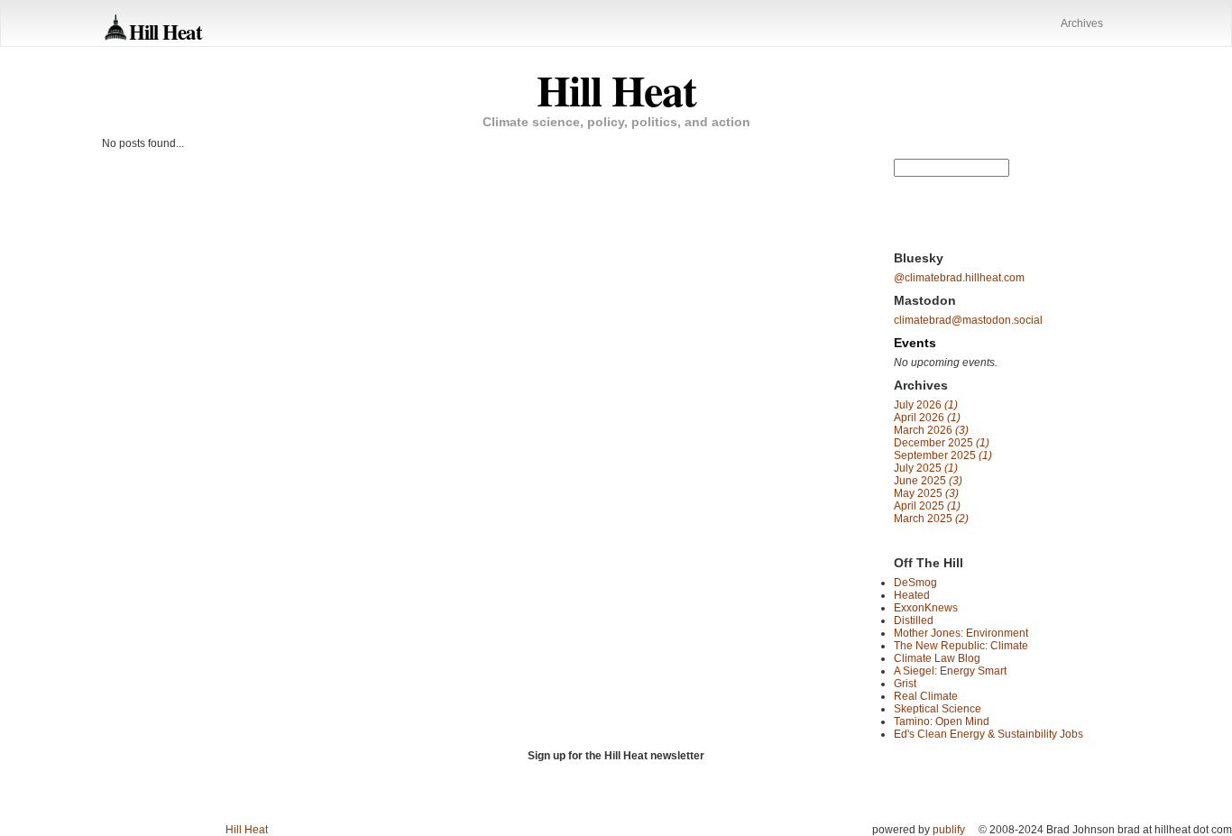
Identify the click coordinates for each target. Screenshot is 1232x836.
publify (949, 829)
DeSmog (915, 582)
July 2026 (926, 405)
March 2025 (931, 518)
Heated (912, 595)
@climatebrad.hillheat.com (959, 277)
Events (915, 342)
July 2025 (926, 468)
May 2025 (926, 493)
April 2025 (927, 506)
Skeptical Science (937, 709)
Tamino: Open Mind (941, 721)
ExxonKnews (926, 608)
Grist (905, 683)
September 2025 (943, 455)
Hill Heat (165, 31)
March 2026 (931, 430)
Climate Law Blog (937, 658)
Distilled (913, 620)
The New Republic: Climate (961, 645)
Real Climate (926, 696)
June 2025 (928, 480)
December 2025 (941, 442)
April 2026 (927, 417)
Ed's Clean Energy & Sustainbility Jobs (988, 734)
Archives (1082, 23)
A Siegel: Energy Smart (950, 671)
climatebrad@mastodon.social (968, 320)
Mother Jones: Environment (961, 633)
